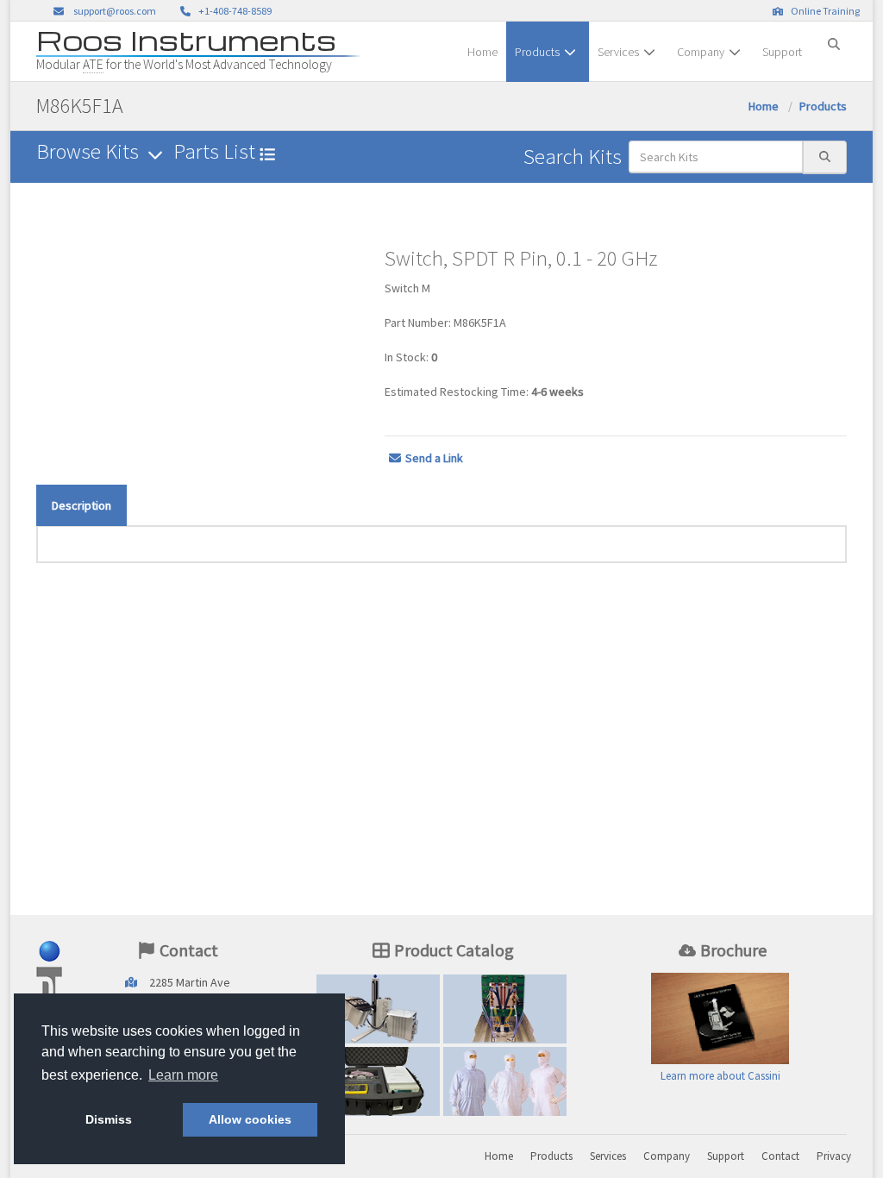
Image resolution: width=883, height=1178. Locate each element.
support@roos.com (114, 10)
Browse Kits (89, 151)
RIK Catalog (504, 1012)
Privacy (834, 1156)
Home (482, 52)
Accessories (378, 1085)
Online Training (823, 10)
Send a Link (434, 458)
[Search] (834, 37)
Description (81, 505)
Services (618, 52)
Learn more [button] (183, 1075)
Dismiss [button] (108, 1119)
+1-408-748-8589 (233, 10)
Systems (378, 1012)
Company (700, 52)
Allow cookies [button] (250, 1119)
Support (782, 52)
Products (537, 52)
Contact (780, 1156)
